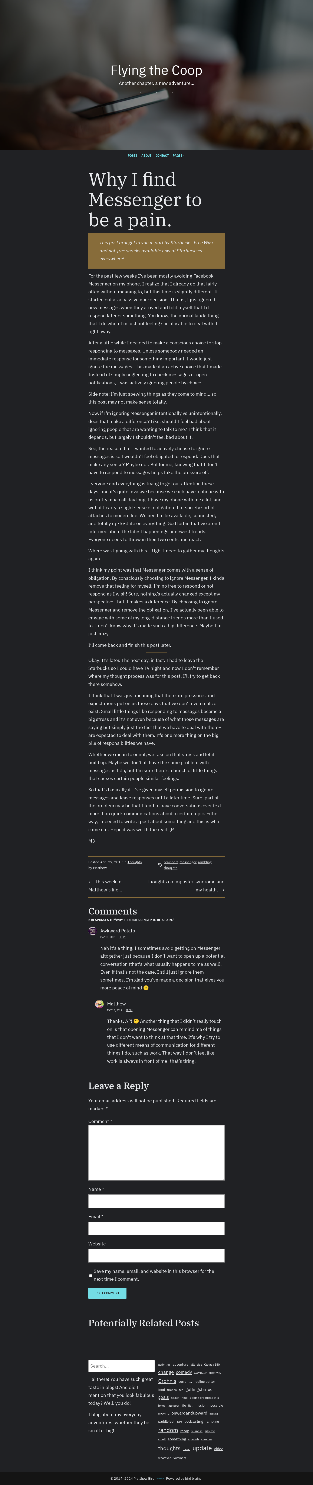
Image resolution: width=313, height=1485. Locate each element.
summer (206, 1439)
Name (96, 1189)
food (161, 1389)
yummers (180, 1458)
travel (186, 1449)
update (202, 1448)
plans (179, 1421)
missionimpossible (209, 1405)
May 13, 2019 (114, 1010)
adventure (180, 1364)
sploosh (193, 1439)
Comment (100, 1121)
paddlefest (166, 1421)
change (166, 1372)
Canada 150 (212, 1364)
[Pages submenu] (184, 156)
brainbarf (171, 862)
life (183, 1405)
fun (181, 1390)
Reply (122, 937)
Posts (132, 155)
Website (97, 1244)
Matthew (116, 1004)
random (168, 1430)
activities (164, 1364)
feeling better (204, 1381)
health (175, 1398)
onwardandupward (189, 1413)
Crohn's (167, 1380)
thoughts (170, 868)
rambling (204, 862)
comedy (184, 1372)
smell (162, 1439)
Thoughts (135, 862)
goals (163, 1397)
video (218, 1448)
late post (173, 1405)
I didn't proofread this (204, 1398)
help (185, 1398)
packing (214, 1413)
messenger (187, 862)
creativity (215, 1373)
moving (163, 1413)
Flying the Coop (156, 69)
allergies (196, 1364)
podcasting (193, 1421)
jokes (161, 1405)
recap (184, 1430)
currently (185, 1381)
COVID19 (200, 1373)
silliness (196, 1431)
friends (172, 1390)
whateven (164, 1458)
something (177, 1438)
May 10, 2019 (107, 937)
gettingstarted (199, 1389)
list (190, 1405)
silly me (210, 1431)
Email (95, 1216)
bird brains (193, 1478)
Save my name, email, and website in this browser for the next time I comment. (154, 1275)
